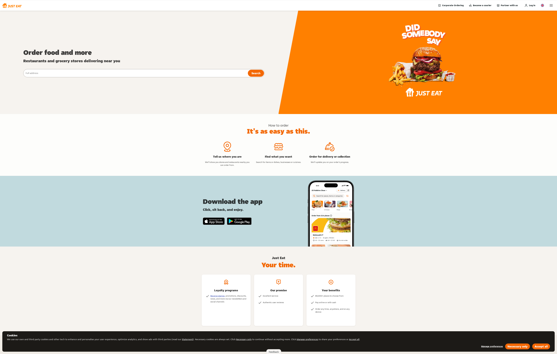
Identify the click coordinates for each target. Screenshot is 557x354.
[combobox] (135, 73)
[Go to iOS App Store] (214, 221)
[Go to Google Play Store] (239, 221)
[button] (12, 5)
